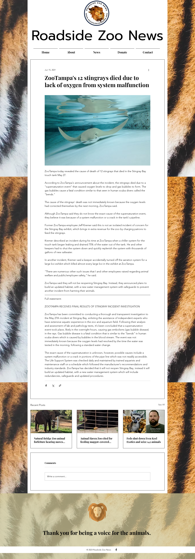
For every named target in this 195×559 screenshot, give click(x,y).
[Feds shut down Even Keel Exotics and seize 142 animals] (143, 421)
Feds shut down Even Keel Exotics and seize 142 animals (144, 440)
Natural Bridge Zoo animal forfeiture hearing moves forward (49, 440)
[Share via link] (60, 385)
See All (161, 404)
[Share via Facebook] (46, 385)
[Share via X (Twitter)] (53, 385)
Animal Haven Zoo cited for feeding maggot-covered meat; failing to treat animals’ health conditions (97, 440)
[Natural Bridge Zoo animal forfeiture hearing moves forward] (51, 421)
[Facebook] (116, 549)
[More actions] (148, 70)
